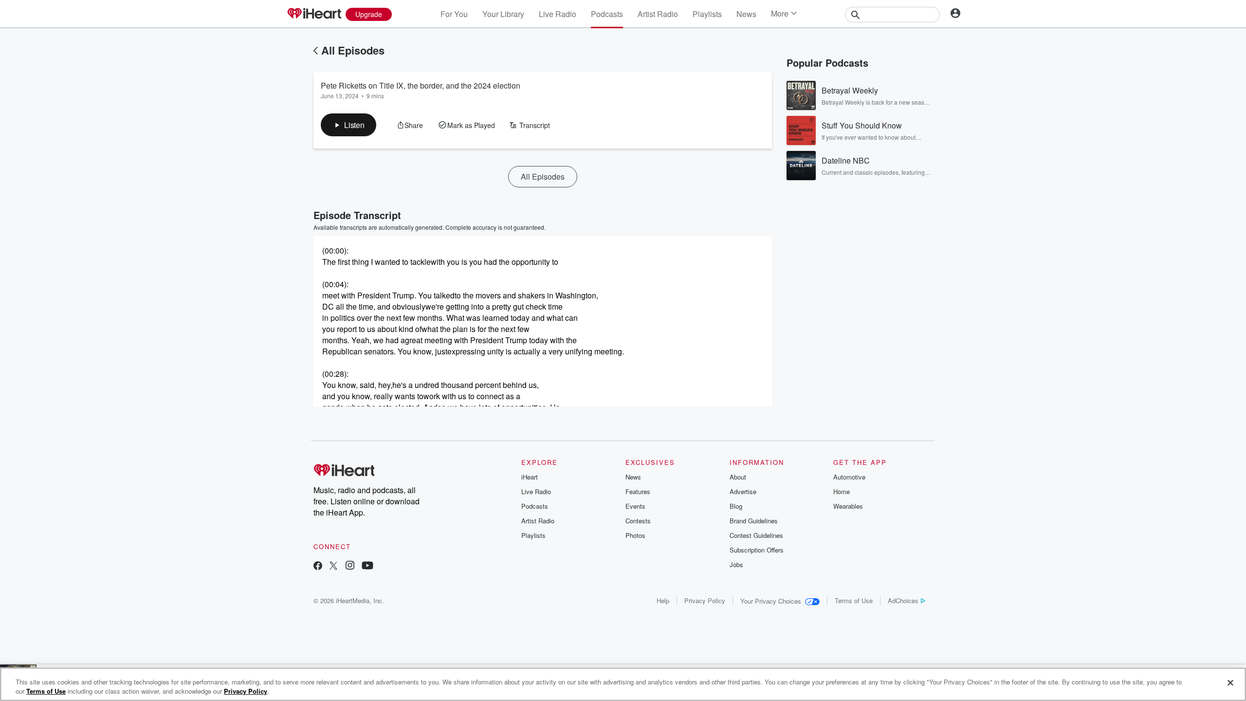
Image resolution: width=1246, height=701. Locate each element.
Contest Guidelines (756, 535)
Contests (638, 520)
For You (454, 13)
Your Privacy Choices (770, 601)
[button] (348, 124)
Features (637, 491)
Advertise (743, 491)
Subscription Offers (757, 549)
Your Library (503, 13)
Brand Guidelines (754, 520)
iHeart (529, 476)
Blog (736, 506)
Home (841, 491)
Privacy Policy (704, 600)
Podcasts (607, 13)
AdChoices (903, 600)
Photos (635, 535)
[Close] (1230, 683)
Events (635, 506)
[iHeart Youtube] (367, 566)
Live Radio (557, 13)
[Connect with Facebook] (317, 566)
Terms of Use (854, 600)
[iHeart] (314, 14)
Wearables (848, 506)
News (746, 13)
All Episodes (353, 50)
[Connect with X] (333, 566)
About (738, 476)
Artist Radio (658, 13)
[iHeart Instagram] (350, 566)
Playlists (707, 13)
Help (663, 600)
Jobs (736, 564)
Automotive (849, 476)
